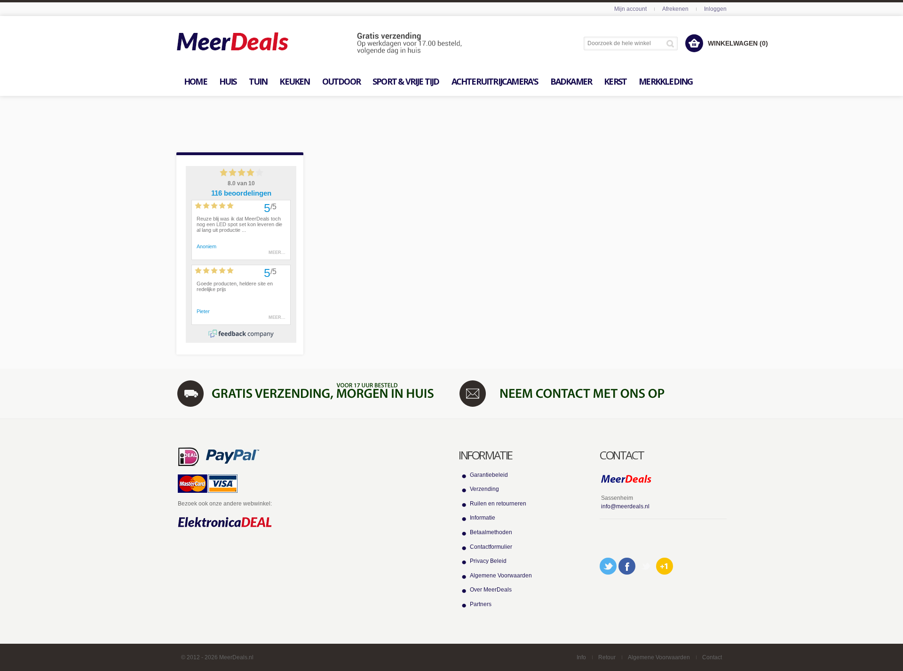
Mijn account (630, 9)
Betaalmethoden (491, 532)
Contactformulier (491, 547)
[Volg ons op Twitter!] (608, 566)
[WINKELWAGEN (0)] (694, 43)
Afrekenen (675, 9)
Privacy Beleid (488, 561)
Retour (607, 657)
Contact (712, 657)
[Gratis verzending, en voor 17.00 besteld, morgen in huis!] (310, 393)
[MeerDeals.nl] (319, 43)
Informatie (482, 517)
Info (581, 657)
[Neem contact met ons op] (593, 393)
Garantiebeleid (489, 475)
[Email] (645, 566)
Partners (480, 604)
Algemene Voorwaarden (501, 575)
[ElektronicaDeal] (225, 522)
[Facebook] (626, 566)
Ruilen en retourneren (498, 503)
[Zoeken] (671, 43)
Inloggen (715, 9)
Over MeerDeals (491, 589)
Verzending (484, 489)
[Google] (664, 566)
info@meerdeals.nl (625, 506)
